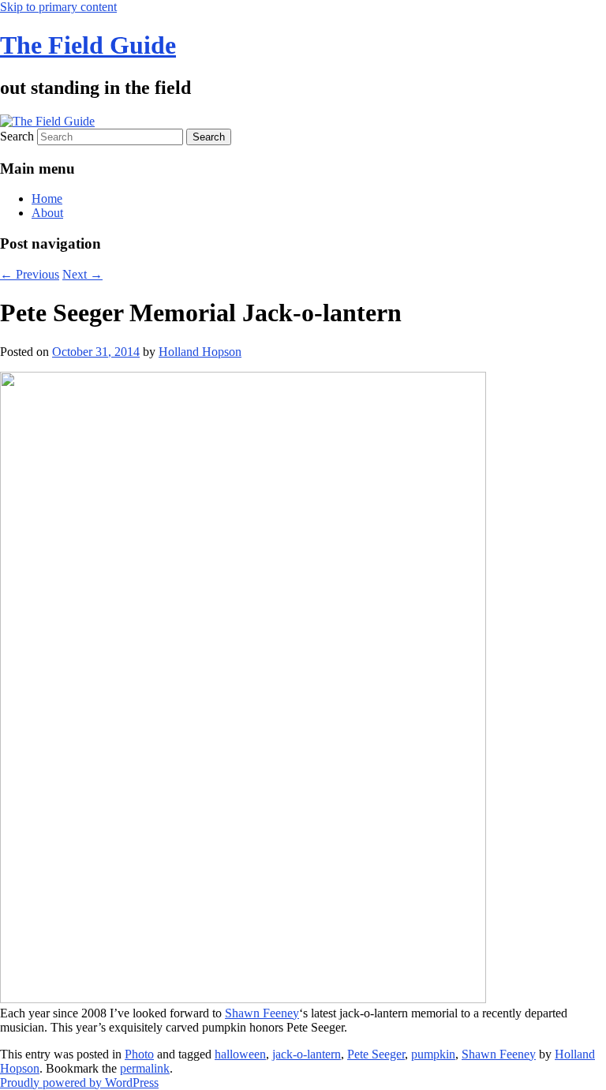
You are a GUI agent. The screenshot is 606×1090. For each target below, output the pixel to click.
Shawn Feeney (262, 1013)
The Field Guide (88, 45)
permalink (145, 1068)
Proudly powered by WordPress (79, 1082)
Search (17, 136)
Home (47, 198)
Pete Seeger (376, 1054)
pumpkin (433, 1054)
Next (82, 274)
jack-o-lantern (306, 1054)
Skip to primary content (58, 6)
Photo (139, 1054)
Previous (29, 274)
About (47, 212)
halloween (240, 1054)
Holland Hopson (200, 351)
